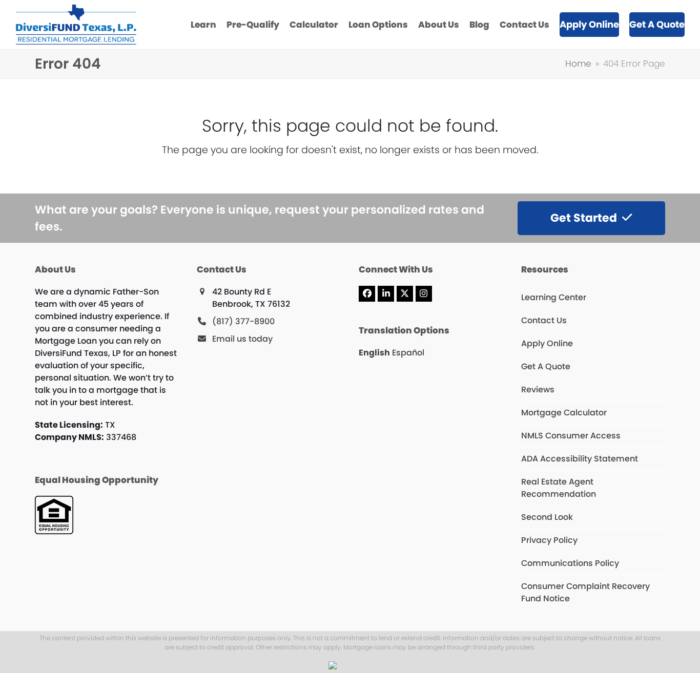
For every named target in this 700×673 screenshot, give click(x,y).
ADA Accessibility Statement (579, 459)
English (374, 353)
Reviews (537, 389)
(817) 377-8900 (243, 321)
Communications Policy (570, 563)
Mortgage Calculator (564, 412)
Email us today (242, 339)
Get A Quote (545, 366)
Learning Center (553, 297)
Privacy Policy (549, 540)
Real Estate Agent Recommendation (558, 488)
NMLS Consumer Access (571, 435)
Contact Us (544, 320)
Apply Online (547, 343)
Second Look (547, 517)
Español (408, 353)
